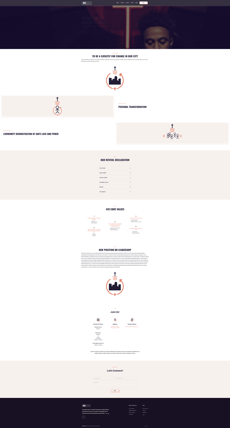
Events (132, 2)
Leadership (131, 414)
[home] (99, 3)
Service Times (145, 408)
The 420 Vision (131, 408)
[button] (118, 3)
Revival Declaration (132, 410)
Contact (127, 2)
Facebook (144, 412)
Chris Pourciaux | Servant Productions (93, 425)
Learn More (86, 38)
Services (122, 2)
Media (137, 2)
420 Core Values (132, 412)
